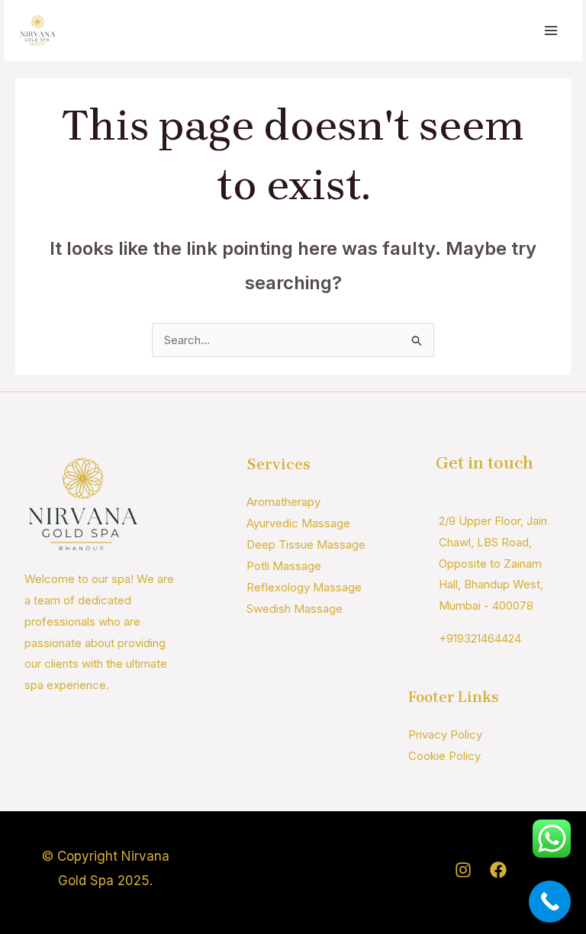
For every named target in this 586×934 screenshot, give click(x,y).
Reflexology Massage (304, 587)
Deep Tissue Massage (305, 544)
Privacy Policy (445, 734)
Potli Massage (283, 566)
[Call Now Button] (550, 902)
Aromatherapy (283, 501)
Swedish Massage (294, 608)
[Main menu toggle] (551, 30)
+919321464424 (480, 638)
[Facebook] (498, 870)
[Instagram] (463, 870)
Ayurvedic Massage (298, 523)
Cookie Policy (444, 756)
